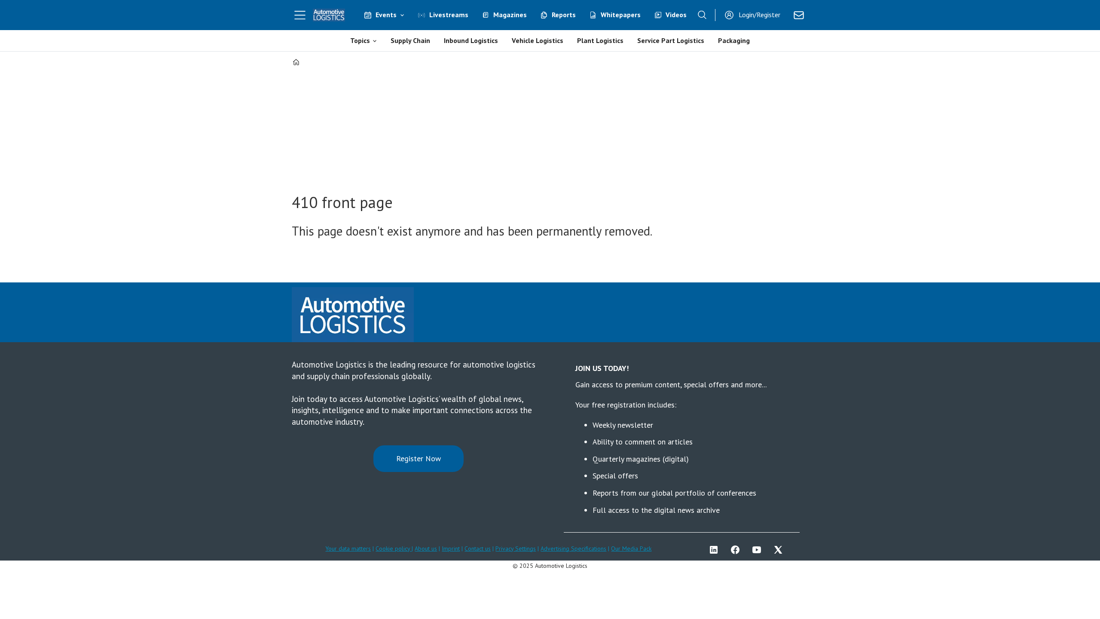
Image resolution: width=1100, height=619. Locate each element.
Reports (564, 14)
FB (737, 550)
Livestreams (448, 14)
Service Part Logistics (670, 40)
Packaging (734, 40)
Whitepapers (621, 14)
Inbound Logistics (471, 40)
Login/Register (759, 14)
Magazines (510, 14)
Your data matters (348, 548)
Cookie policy (394, 548)
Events (386, 14)
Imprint (451, 548)
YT (759, 550)
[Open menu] (300, 15)
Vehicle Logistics (537, 40)
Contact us (477, 548)
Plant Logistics (600, 40)
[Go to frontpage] (329, 15)
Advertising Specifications (573, 548)
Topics (360, 40)
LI (716, 550)
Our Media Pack (631, 548)
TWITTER (780, 550)
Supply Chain (410, 40)
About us (426, 548)
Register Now (418, 458)
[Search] (702, 15)
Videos (676, 14)
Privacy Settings (515, 548)
